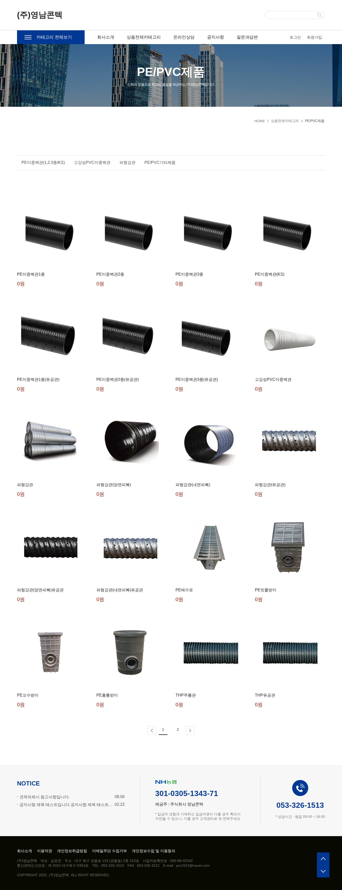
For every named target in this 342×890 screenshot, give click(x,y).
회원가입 (314, 37)
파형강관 (127, 162)
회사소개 (105, 37)
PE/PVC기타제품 (160, 162)
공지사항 (215, 37)
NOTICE (28, 783)
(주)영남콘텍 (40, 14)
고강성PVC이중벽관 (92, 162)
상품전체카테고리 (144, 37)
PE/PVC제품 (314, 121)
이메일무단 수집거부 (109, 851)
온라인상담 (184, 37)
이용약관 (44, 851)
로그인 (295, 37)
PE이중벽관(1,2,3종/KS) (43, 162)
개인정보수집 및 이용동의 (153, 851)
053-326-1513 (300, 805)
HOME (259, 121)
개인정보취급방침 (72, 851)
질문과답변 (247, 37)
